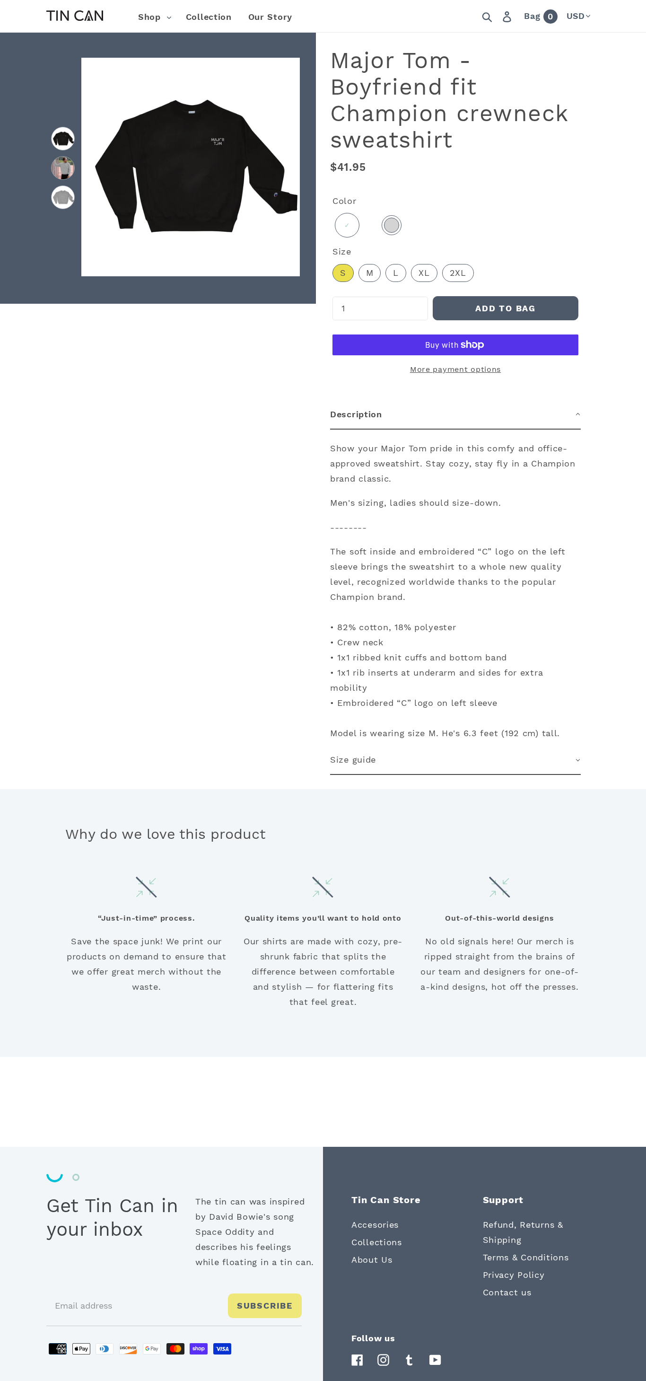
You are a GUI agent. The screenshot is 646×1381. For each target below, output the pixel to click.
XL (424, 273)
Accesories (375, 1225)
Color (344, 201)
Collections (376, 1242)
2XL (458, 273)
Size (341, 251)
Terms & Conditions (526, 1257)
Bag (538, 16)
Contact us (507, 1292)
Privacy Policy (514, 1275)
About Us (372, 1260)
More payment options (455, 369)
